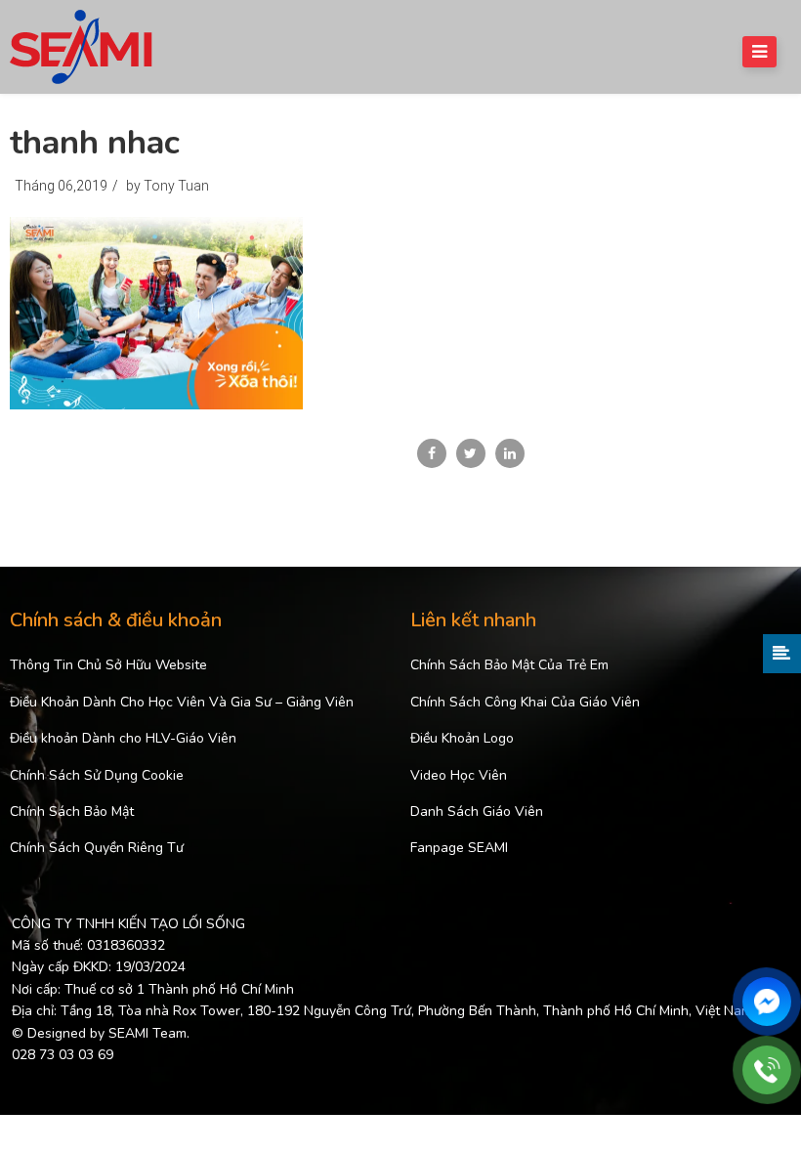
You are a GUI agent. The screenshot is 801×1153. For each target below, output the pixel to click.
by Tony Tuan (167, 185)
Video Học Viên (458, 775)
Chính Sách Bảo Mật (72, 811)
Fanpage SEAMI (459, 847)
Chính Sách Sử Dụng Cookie (97, 775)
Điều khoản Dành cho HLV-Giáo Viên (123, 738)
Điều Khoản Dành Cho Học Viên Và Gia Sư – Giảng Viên (182, 702)
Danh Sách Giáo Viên (476, 811)
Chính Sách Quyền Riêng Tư (97, 847)
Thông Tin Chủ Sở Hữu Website (108, 665)
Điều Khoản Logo (462, 738)
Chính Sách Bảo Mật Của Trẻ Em (509, 665)
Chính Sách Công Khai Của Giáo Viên (525, 702)
